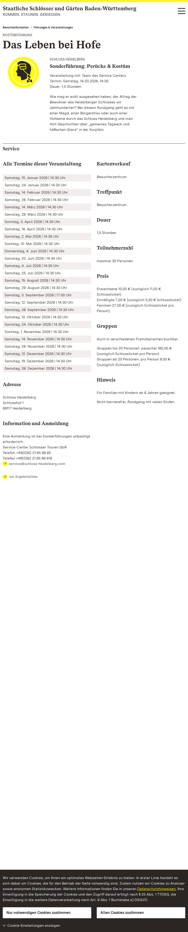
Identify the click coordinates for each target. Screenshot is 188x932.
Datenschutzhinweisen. (157, 889)
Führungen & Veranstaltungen (53, 27)
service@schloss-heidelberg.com (37, 464)
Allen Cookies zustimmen (122, 912)
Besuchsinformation (16, 27)
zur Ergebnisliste (23, 476)
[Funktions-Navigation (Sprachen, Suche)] (181, 11)
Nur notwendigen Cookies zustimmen (38, 912)
